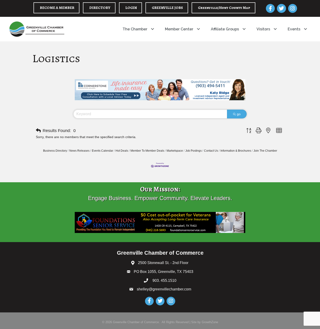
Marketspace (175, 150)
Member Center (179, 29)
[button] (38, 130)
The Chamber (135, 29)
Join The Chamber (265, 150)
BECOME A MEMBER (57, 7)
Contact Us (211, 150)
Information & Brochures (235, 150)
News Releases (79, 150)
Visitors (263, 29)
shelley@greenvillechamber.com (164, 289)
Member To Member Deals (147, 150)
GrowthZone (210, 322)
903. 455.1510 (164, 281)
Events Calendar (102, 150)
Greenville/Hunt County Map (224, 7)
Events (294, 29)
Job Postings (193, 150)
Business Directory (55, 150)
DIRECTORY (99, 7)
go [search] (239, 114)
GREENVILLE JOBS (167, 7)
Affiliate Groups (225, 29)
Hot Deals (121, 150)
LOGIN (131, 7)
